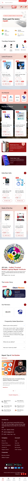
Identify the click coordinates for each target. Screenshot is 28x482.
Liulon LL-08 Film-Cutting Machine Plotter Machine (20, 227)
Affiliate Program (5, 457)
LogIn (16, 440)
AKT (4, 100)
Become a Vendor (6, 455)
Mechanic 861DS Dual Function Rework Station (7, 126)
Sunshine (11, 100)
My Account (17, 447)
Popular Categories (13, 394)
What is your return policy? (10, 325)
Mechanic (24, 100)
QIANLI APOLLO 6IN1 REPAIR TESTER (7, 191)
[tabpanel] (14, 374)
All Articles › (4, 358)
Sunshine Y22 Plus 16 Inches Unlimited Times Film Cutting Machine (20, 127)
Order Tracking (18, 449)
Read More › (5, 387)
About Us (4, 440)
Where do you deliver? (9, 342)
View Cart (17, 443)
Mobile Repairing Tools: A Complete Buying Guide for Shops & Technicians (13, 379)
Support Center (5, 449)
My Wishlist (17, 445)
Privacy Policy (5, 443)
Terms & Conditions (6, 445)
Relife (17, 100)
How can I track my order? (10, 347)
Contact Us (4, 447)
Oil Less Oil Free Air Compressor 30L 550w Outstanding (6, 227)
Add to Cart (7, 83)
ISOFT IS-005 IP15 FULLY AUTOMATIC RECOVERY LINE (19, 192)
